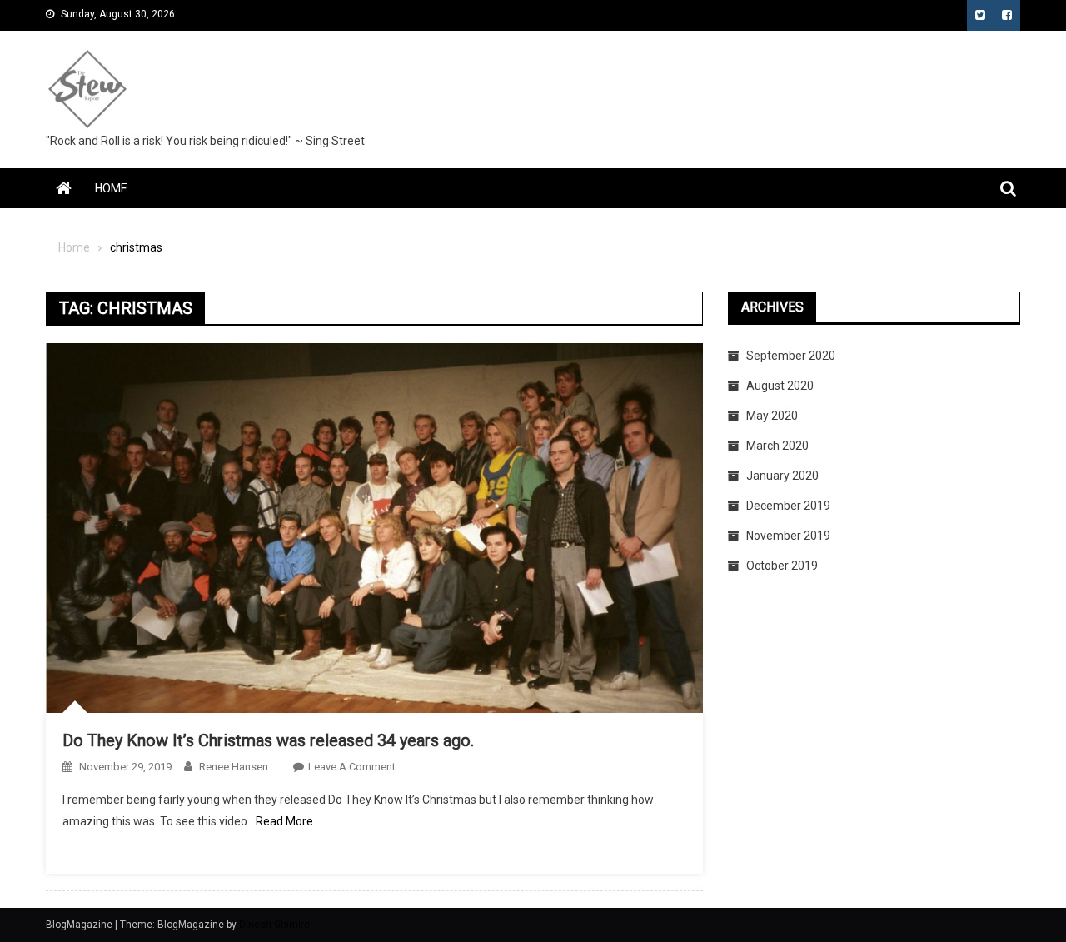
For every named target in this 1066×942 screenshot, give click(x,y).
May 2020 (772, 415)
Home (111, 188)
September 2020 (790, 355)
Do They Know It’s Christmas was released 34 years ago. (268, 740)
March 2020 (777, 445)
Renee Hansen (233, 766)
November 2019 (788, 535)
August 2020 (780, 385)
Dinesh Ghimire (274, 924)
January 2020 (782, 475)
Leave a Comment (352, 766)
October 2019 (782, 565)
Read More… (288, 821)
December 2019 (788, 505)
